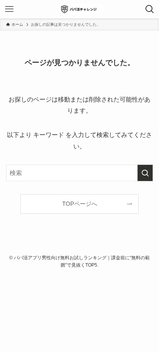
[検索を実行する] (145, 173)
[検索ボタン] (149, 9)
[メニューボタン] (9, 9)
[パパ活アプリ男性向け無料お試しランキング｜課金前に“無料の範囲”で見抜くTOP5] (79, 9)
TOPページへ (79, 204)
